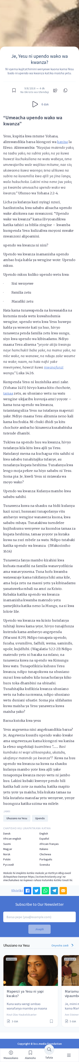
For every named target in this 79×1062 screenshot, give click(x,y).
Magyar (7, 849)
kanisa (62, 142)
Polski (7, 859)
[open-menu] (68, 1055)
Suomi (7, 844)
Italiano (44, 849)
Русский (8, 864)
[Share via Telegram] (54, 890)
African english (12, 838)
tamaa (8, 393)
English (44, 833)
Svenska (45, 864)
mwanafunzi (54, 367)
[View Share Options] (55, 90)
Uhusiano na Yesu (16, 818)
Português (46, 859)
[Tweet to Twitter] (36, 890)
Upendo (40, 818)
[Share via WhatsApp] (45, 890)
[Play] (35, 104)
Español (44, 838)
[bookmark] (14, 90)
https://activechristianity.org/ (45, 876)
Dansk (7, 833)
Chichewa (45, 854)
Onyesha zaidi (60, 945)
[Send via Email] (63, 890)
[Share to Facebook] (27, 890)
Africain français (49, 844)
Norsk (6, 854)
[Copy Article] (65, 90)
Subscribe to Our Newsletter (39, 904)
